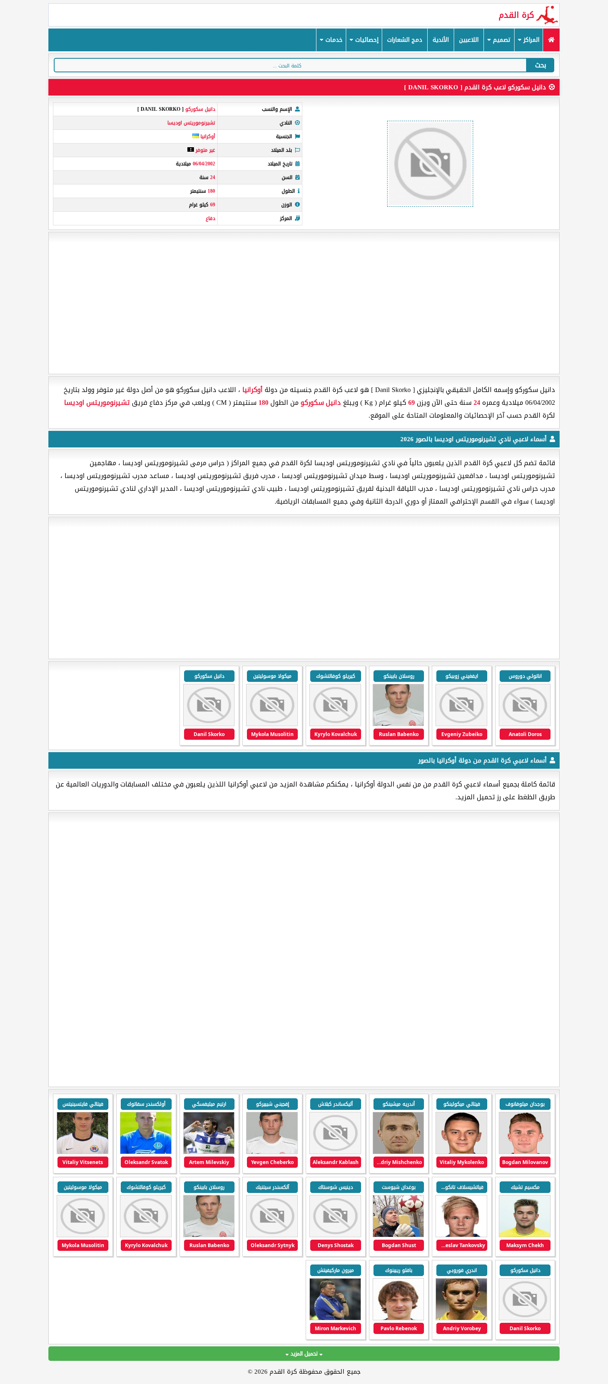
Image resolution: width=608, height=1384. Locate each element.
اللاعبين (469, 39)
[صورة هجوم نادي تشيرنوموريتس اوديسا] (525, 724)
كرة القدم (516, 15)
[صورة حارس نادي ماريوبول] (398, 1235)
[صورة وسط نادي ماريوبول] (525, 1235)
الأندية (441, 39)
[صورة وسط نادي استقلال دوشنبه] (335, 1152)
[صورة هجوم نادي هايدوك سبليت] (209, 1152)
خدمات (332, 39)
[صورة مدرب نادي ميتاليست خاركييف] (335, 1318)
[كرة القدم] (551, 40)
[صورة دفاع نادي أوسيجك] (272, 1152)
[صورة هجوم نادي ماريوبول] (82, 1152)
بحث (540, 65)
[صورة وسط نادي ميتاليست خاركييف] (398, 1318)
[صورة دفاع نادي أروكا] (525, 1152)
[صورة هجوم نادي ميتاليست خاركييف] (461, 1318)
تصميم (501, 39)
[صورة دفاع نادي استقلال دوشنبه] (398, 1152)
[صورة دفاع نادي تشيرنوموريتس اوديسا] (209, 724)
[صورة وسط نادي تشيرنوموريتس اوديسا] (461, 724)
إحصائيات (365, 39)
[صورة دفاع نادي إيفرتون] (461, 1152)
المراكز (530, 39)
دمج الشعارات (404, 39)
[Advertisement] (304, 303)
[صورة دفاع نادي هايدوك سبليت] (146, 1152)
